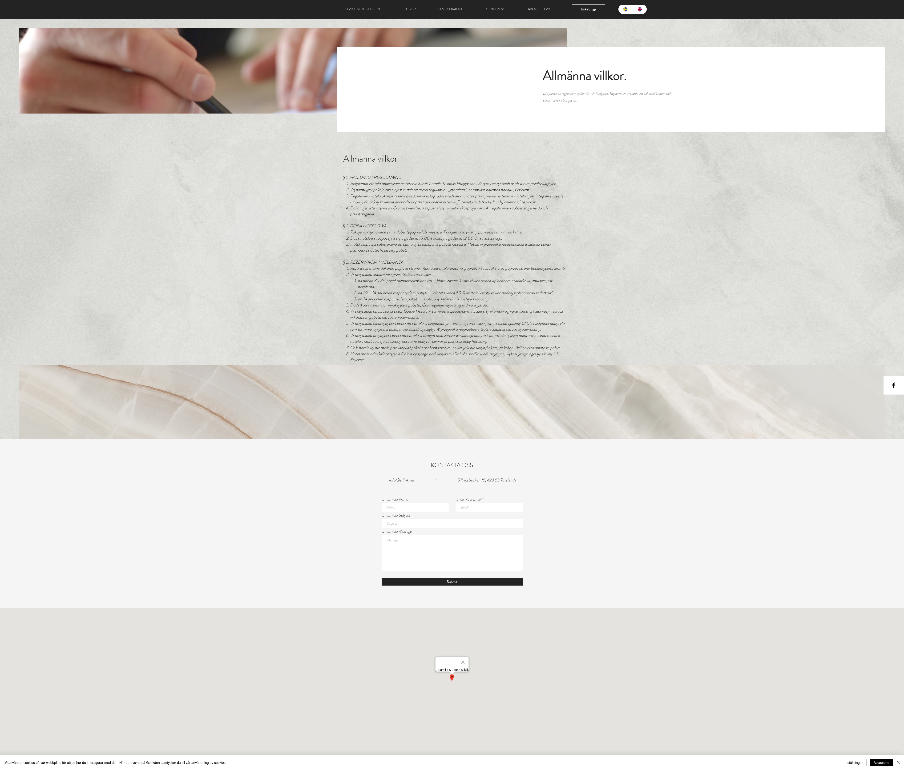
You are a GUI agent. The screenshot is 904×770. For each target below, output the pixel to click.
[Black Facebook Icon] (893, 385)
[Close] (898, 762)
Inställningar (854, 762)
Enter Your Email (468, 499)
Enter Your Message (397, 531)
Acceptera (881, 762)
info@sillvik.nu (401, 480)
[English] (640, 9)
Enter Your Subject (396, 515)
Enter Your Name (395, 499)
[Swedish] (625, 9)
